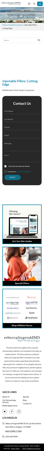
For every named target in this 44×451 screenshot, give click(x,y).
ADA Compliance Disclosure (31, 448)
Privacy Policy (15, 448)
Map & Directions (13, 431)
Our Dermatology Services (9, 401)
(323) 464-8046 (34, 3)
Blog (25, 400)
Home (4, 25)
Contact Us (27, 404)
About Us (6, 397)
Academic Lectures (15, 25)
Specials (26, 397)
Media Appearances (9, 406)
